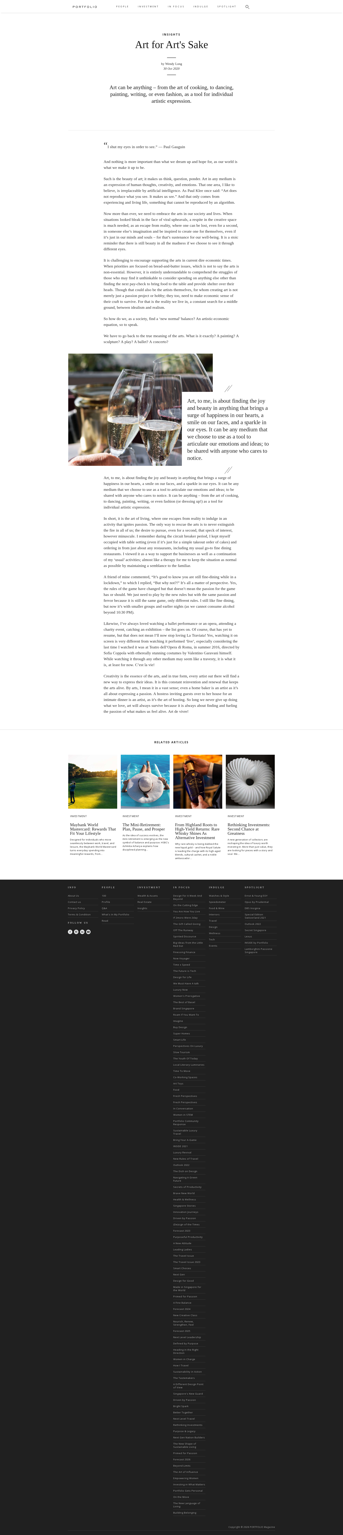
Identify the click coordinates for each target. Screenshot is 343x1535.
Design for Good (183, 1280)
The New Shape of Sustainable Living (184, 1445)
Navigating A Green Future (185, 1179)
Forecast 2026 (181, 1459)
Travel (213, 920)
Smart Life (179, 1039)
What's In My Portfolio (115, 914)
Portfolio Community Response (186, 1122)
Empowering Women (185, 1478)
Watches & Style (219, 895)
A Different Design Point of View (188, 1386)
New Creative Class (185, 1315)
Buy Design (180, 1027)
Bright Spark (181, 1406)
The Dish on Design (185, 1171)
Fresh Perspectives (185, 1096)
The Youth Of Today (185, 1058)
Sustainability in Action (187, 1371)
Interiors (214, 914)
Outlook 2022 (181, 1165)
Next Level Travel (184, 1418)
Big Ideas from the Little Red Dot (188, 944)
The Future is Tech (184, 971)
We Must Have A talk (186, 983)
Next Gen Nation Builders (189, 1437)
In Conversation (183, 1108)
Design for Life (182, 977)
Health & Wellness (184, 1199)
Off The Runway (183, 930)
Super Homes (181, 1033)
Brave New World (184, 1193)
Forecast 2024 (181, 1309)
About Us (73, 895)
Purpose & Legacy (184, 1431)
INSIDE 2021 (180, 1146)
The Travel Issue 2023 (186, 1262)
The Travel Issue (183, 1255)
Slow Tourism (181, 1052)
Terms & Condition (79, 914)
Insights (142, 908)
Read (105, 920)
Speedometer (217, 902)
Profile (106, 902)
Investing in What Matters (189, 1484)
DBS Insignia (252, 908)
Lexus (248, 936)
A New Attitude (182, 1243)
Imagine (178, 1021)
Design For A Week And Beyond (187, 897)
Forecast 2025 (181, 1331)
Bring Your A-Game (185, 1140)
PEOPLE (122, 6)
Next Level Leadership (187, 1337)
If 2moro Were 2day (185, 917)
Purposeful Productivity (188, 1237)
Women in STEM (183, 1114)
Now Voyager (181, 958)
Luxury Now (180, 989)
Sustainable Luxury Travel (185, 1132)
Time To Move (181, 1071)
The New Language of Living (186, 1505)
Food (176, 1089)
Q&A (104, 908)
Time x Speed (181, 964)
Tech (212, 939)
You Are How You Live (186, 911)
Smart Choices (182, 1268)
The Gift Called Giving (186, 924)
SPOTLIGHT (227, 6)
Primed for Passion (185, 1296)
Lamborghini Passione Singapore (258, 950)
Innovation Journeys (185, 1212)
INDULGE (200, 6)
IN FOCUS (176, 6)
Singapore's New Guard (188, 1393)
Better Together (183, 1412)
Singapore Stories (184, 1205)
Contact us (74, 902)
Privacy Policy (76, 908)
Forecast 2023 (181, 1230)
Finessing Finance (184, 952)
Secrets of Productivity (187, 1187)
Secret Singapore (255, 930)
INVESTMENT (148, 6)
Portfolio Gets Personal (188, 1490)
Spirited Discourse (184, 936)
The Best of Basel (184, 1002)
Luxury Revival (182, 1152)
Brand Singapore (183, 1008)
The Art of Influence (185, 1472)
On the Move (181, 1497)
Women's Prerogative (186, 996)
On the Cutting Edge (185, 905)
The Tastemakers (184, 1378)
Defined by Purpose (185, 1343)
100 (104, 895)
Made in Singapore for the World (187, 1288)
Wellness (214, 933)
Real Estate (145, 902)
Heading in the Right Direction (185, 1351)
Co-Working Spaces (185, 1077)
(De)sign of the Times (186, 1224)
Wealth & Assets (148, 895)
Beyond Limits (182, 1465)
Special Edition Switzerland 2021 (255, 916)
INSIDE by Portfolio (256, 942)
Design (213, 927)
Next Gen (179, 1274)
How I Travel (181, 1365)
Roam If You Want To (186, 1014)
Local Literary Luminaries (189, 1064)
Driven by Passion (184, 1218)
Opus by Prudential (257, 902)
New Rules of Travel (185, 1158)
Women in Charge (184, 1359)
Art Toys (178, 1083)
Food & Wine (217, 908)
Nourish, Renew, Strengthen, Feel (183, 1323)
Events (213, 945)
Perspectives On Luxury (188, 1046)
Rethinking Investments (188, 1425)
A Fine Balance (182, 1302)
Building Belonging (184, 1512)
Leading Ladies (182, 1249)
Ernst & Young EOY (256, 895)
